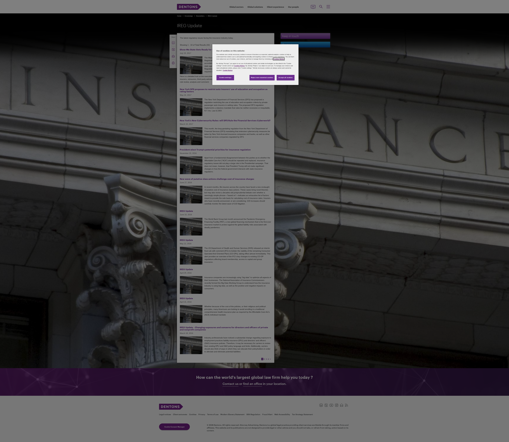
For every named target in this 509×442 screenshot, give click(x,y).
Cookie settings (225, 77)
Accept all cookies (285, 77)
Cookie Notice (227, 70)
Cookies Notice (278, 59)
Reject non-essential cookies (262, 77)
